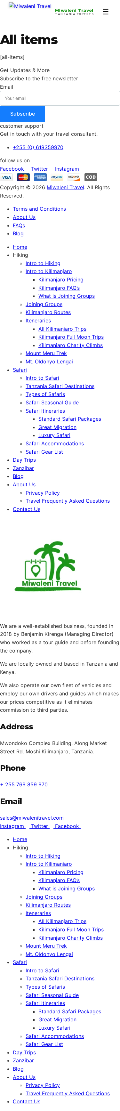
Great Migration (57, 427)
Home (20, 247)
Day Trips (24, 460)
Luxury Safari (54, 435)
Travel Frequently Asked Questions (68, 501)
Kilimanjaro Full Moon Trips (71, 337)
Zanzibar (23, 468)
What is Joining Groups (66, 296)
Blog (18, 476)
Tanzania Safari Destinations (60, 386)
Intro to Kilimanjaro (49, 271)
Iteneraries (38, 320)
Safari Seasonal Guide (52, 402)
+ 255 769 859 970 (24, 784)
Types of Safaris (45, 394)
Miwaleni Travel (65, 187)
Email (6, 87)
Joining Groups (44, 304)
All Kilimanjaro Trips (62, 329)
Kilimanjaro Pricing (61, 279)
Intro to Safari (42, 378)
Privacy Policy (43, 493)
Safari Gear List (44, 452)
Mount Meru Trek (46, 353)
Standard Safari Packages (69, 419)
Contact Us (26, 509)
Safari (20, 370)
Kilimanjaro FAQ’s (59, 288)
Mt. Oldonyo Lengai (49, 361)
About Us (24, 484)
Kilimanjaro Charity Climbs (70, 345)
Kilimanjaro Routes (48, 312)
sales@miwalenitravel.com (32, 818)
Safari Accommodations (55, 443)
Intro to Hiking (43, 263)
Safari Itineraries (45, 411)
